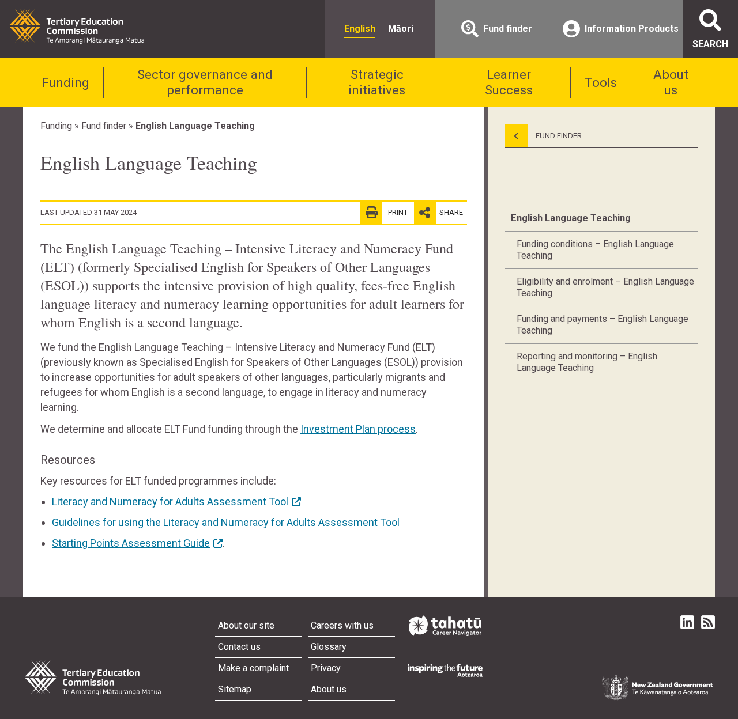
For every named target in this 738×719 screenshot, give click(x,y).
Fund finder (103, 125)
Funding (65, 82)
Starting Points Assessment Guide (131, 543)
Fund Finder (558, 135)
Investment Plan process (358, 429)
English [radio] (359, 28)
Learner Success (509, 82)
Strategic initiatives (376, 82)
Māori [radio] (400, 28)
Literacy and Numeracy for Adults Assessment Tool (170, 501)
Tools (601, 82)
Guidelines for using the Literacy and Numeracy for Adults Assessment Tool (226, 522)
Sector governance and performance (205, 82)
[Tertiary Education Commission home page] (76, 26)
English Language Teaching (195, 125)
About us (670, 82)
